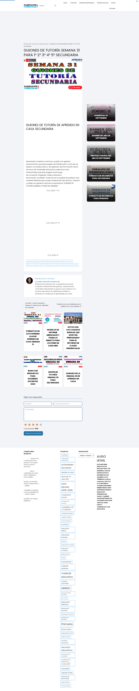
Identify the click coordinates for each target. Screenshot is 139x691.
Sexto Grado (65, 682)
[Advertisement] (69, 27)
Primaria (112, 8)
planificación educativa (65, 618)
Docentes (64, 525)
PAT (62, 598)
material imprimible (65, 582)
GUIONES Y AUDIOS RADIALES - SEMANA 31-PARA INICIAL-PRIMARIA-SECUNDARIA (37, 305)
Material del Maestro (86, 3)
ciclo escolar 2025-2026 (67, 487)
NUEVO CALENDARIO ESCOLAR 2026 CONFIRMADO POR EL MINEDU (31, 474)
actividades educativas (65, 459)
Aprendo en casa (67, 472)
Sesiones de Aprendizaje (65, 677)
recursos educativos (67, 649)
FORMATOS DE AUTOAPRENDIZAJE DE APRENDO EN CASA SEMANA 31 (69, 305)
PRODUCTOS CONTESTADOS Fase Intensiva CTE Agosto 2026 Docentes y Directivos (31, 463)
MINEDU (65, 588)
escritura (63, 541)
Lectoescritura (66, 562)
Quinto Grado (65, 637)
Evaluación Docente (67, 545)
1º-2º (57, 190)
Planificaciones (102, 3)
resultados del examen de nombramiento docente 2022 (66, 662)
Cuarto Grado (66, 517)
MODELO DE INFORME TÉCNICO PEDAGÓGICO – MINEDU (31, 484)
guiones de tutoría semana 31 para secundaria (63, 265)
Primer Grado (66, 629)
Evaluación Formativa (64, 549)
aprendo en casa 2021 (66, 477)
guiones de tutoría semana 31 (36, 265)
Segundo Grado (67, 673)
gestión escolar (65, 554)
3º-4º (57, 223)
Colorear (73, 3)
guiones (29, 261)
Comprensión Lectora (66, 496)
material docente (64, 567)
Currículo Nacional (66, 521)
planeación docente (65, 609)
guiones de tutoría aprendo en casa (60, 261)
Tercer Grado (65, 686)
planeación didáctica (65, 603)
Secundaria (65, 669)
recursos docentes (64, 642)
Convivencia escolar (65, 502)
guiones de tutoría (40, 261)
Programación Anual (67, 633)
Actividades (64, 455)
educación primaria (65, 536)
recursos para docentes (65, 655)
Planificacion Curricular (45, 278)
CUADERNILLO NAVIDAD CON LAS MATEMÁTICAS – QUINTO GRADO (31, 492)
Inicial (113, 3)
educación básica (65, 530)
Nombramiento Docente (66, 593)
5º (57, 255)
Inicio (65, 3)
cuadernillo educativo (67, 513)
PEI (66, 598)
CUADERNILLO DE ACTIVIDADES (67, 508)
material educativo (67, 575)
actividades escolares (67, 466)
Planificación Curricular (67, 614)
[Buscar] (55, 5)
